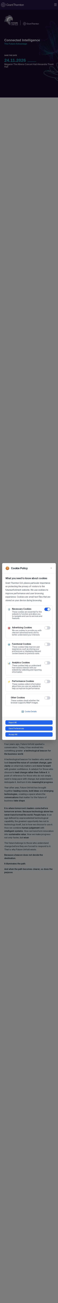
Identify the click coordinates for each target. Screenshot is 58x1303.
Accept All (13, 734)
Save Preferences (16, 728)
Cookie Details (29, 711)
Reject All (13, 722)
